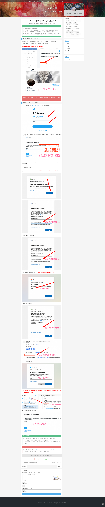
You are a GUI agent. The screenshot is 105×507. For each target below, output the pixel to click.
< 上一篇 (24, 466)
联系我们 (61, 1)
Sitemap (59, 503)
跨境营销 (48, 1)
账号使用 (36, 1)
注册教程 (67, 30)
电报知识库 (76, 59)
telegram (78, 20)
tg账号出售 (75, 26)
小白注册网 (41, 502)
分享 (46, 459)
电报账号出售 (68, 24)
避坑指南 (42, 1)
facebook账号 (75, 24)
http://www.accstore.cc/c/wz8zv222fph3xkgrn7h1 (44, 449)
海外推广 (68, 43)
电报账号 (78, 34)
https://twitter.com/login (37, 105)
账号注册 (29, 1)
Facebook (68, 34)
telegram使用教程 (69, 32)
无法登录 (35, 462)
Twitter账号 (26, 462)
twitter (72, 20)
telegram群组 (68, 22)
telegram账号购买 (76, 28)
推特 (72, 30)
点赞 (38, 459)
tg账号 (75, 22)
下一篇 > (59, 466)
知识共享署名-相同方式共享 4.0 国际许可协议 (42, 455)
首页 (24, 1)
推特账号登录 (31, 462)
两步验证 (67, 20)
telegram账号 (68, 26)
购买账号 (55, 1)
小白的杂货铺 (68, 59)
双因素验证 (77, 32)
